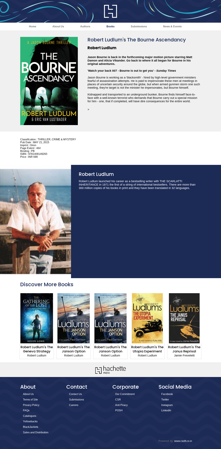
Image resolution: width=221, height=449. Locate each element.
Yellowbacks (30, 421)
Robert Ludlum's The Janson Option (73, 349)
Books (110, 26)
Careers (73, 405)
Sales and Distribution (35, 432)
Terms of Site (30, 399)
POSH (119, 410)
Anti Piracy (121, 405)
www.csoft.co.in (183, 441)
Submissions (139, 26)
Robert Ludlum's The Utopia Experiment (147, 349)
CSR (118, 399)
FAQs (26, 410)
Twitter (165, 399)
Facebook (167, 394)
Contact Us (75, 394)
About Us (58, 26)
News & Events (172, 26)
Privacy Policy (31, 405)
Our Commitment (125, 394)
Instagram (167, 405)
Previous (14, 326)
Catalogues (29, 416)
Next (206, 326)
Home (32, 26)
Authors (85, 26)
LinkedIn (166, 410)
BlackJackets (30, 427)
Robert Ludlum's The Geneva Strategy (37, 349)
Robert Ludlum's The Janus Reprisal (184, 349)
